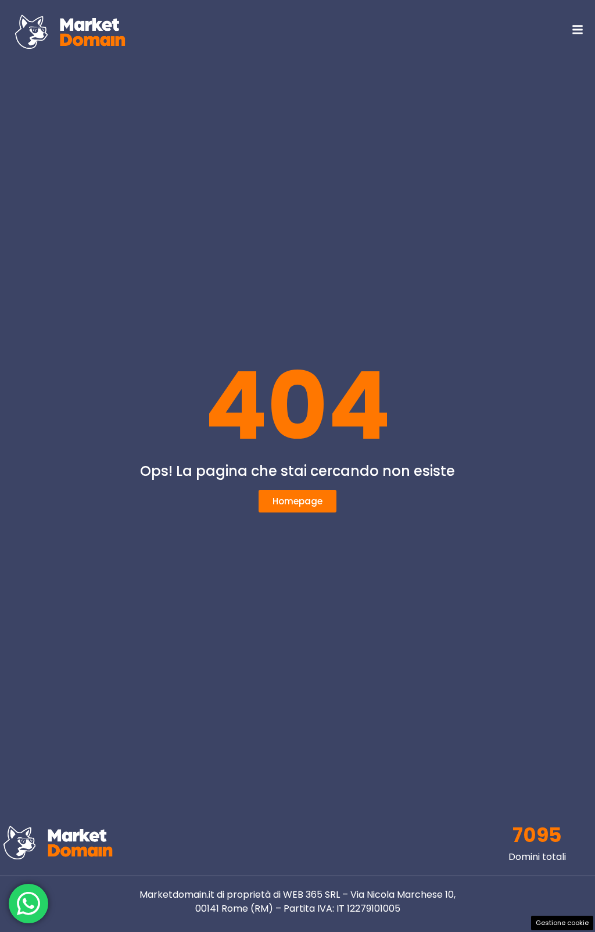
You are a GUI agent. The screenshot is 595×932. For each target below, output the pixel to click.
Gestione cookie (562, 922)
